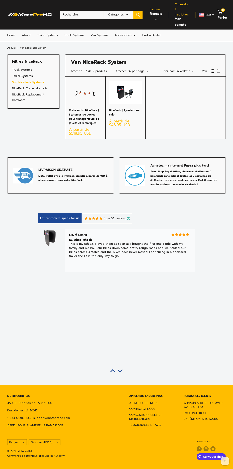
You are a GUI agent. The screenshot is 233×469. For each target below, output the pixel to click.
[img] (93, 218)
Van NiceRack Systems (28, 82)
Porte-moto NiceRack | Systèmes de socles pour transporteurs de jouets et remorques (84, 116)
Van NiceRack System (33, 48)
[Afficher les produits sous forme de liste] (218, 71)
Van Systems (99, 35)
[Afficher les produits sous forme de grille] (212, 71)
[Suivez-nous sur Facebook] (199, 448)
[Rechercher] (138, 15)
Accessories (123, 35)
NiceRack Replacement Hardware (28, 97)
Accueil (11, 48)
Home (11, 35)
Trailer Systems (47, 35)
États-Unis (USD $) (41, 442)
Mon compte (180, 21)
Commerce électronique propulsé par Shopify (36, 456)
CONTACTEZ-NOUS (142, 409)
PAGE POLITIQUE (195, 413)
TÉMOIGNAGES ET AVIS (145, 425)
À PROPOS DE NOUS (143, 403)
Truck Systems (74, 35)
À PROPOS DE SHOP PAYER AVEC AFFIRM (203, 405)
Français (14, 442)
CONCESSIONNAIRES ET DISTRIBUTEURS (145, 417)
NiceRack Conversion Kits (30, 88)
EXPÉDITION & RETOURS (201, 419)
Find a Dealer (151, 35)
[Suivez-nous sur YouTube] (213, 448)
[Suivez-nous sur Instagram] (206, 448)
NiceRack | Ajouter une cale (124, 112)
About (26, 35)
